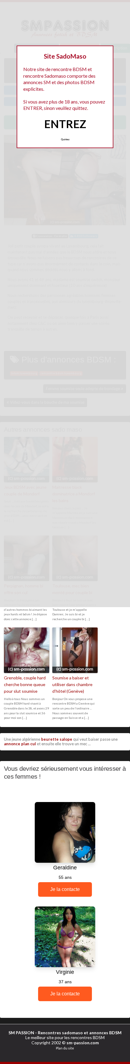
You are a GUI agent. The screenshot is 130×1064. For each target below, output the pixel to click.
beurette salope (56, 739)
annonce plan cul (20, 743)
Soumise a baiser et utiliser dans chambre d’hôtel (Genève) (72, 684)
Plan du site (65, 1048)
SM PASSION (21, 1032)
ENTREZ (65, 124)
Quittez (65, 139)
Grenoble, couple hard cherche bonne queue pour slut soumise (25, 684)
